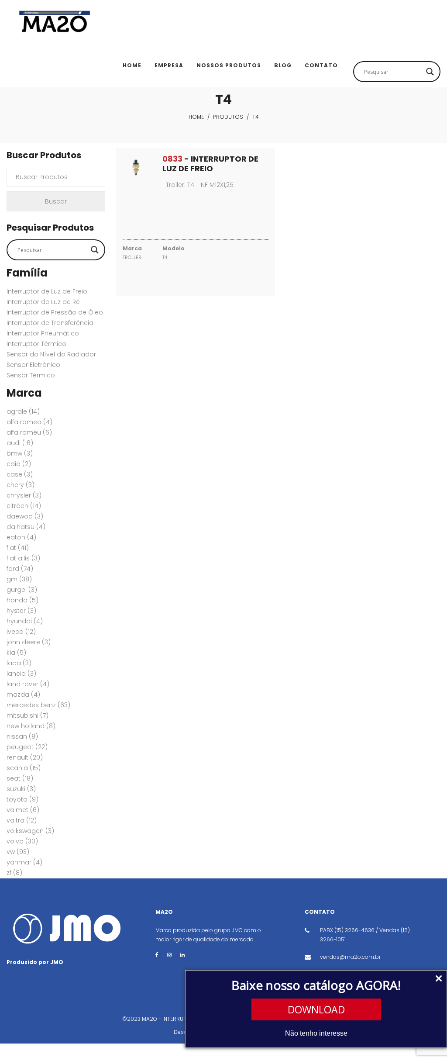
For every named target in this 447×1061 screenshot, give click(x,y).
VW (18, 851)
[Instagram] (169, 954)
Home (196, 117)
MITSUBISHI (27, 715)
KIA (16, 652)
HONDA (22, 600)
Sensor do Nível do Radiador (51, 354)
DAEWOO (25, 516)
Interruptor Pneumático (43, 333)
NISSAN (22, 736)
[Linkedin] (182, 954)
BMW (20, 453)
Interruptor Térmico (36, 343)
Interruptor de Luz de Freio (47, 291)
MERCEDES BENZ (38, 705)
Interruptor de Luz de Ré (43, 301)
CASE (20, 474)
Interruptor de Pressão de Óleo (55, 312)
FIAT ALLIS (23, 558)
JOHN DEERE (29, 642)
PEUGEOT (27, 747)
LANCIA (21, 673)
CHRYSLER (24, 495)
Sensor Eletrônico (33, 364)
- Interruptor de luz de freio (210, 163)
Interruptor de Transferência (50, 322)
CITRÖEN (24, 505)
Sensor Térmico (31, 375)
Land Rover (28, 684)
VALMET (23, 809)
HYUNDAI (25, 621)
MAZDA (23, 694)
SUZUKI (21, 789)
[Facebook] (156, 954)
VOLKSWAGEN (30, 830)
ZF (14, 872)
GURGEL (22, 589)
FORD (20, 568)
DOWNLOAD (316, 1009)
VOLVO (22, 841)
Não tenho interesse (316, 1033)
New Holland (31, 726)
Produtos (228, 117)
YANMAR (24, 862)
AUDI (20, 443)
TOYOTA (22, 799)
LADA (19, 663)
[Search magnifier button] (430, 72)
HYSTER (21, 610)
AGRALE (23, 411)
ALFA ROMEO (29, 422)
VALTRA (22, 820)
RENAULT (25, 757)
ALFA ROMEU (29, 432)
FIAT (18, 547)
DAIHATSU (26, 526)
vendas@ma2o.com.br (350, 957)
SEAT (20, 778)
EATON (21, 537)
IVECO (21, 631)
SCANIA (24, 768)
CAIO (19, 464)
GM (19, 579)
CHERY (20, 484)
